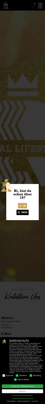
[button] (22, 205)
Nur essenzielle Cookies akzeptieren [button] (22, 395)
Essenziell (9, 375)
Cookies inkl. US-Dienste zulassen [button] (22, 386)
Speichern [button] (22, 391)
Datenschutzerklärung (23, 401)
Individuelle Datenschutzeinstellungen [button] (23, 398)
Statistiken (23, 375)
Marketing (37, 375)
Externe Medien (23, 379)
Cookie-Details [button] (11, 401)
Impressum (35, 401)
